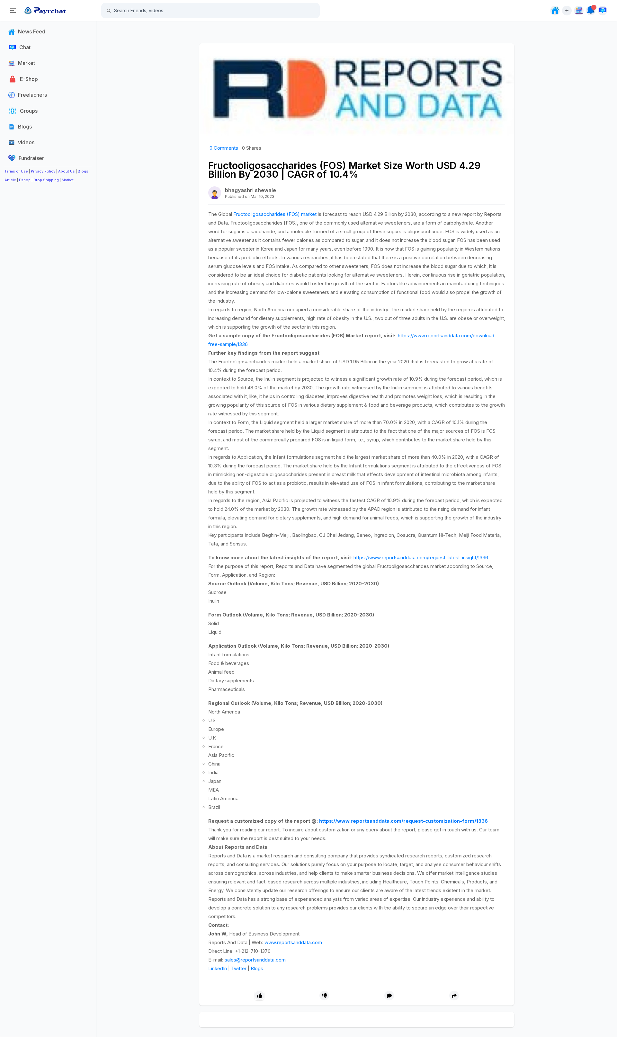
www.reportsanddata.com (293, 942)
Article (10, 180)
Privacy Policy (43, 171)
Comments (224, 148)
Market (68, 180)
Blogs (83, 171)
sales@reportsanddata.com (255, 960)
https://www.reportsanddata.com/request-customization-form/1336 (403, 821)
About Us (66, 171)
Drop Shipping (46, 180)
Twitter (238, 968)
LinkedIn (217, 968)
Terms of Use (16, 171)
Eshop (25, 180)
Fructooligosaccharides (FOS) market (275, 214)
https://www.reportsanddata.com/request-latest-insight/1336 (420, 557)
